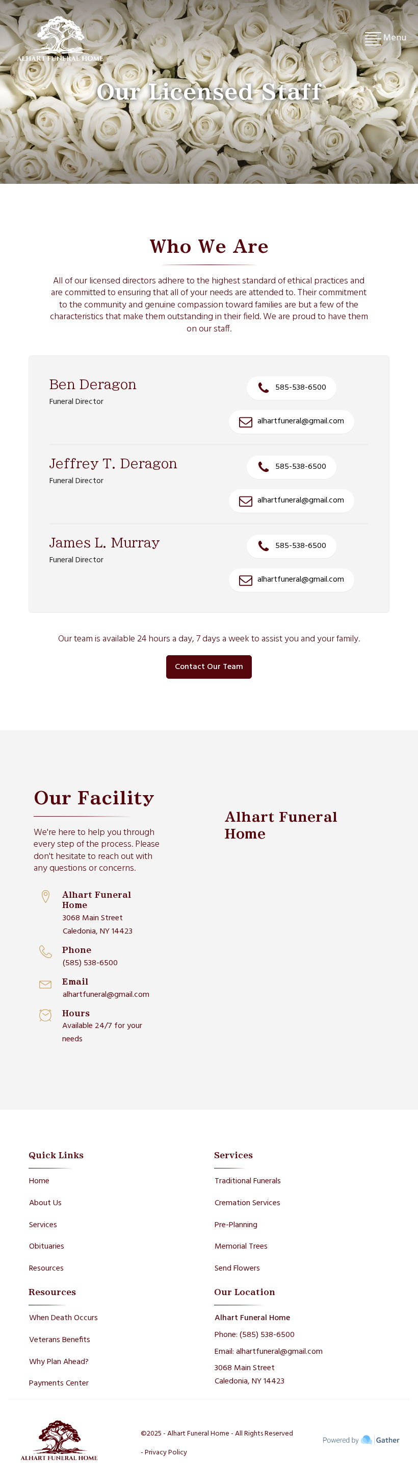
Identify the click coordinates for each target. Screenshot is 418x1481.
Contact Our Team (209, 667)
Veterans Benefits (59, 1340)
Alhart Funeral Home (252, 1318)
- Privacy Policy (164, 1453)
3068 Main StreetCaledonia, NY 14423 (249, 1374)
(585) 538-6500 (90, 963)
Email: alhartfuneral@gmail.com (269, 1351)
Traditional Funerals (248, 1181)
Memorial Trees (241, 1246)
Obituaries (46, 1246)
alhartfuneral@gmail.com (106, 994)
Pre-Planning (236, 1225)
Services (43, 1225)
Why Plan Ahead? (59, 1362)
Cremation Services (247, 1203)
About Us (45, 1203)
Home (39, 1181)
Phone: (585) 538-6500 (255, 1335)
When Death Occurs (63, 1318)
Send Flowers (237, 1268)
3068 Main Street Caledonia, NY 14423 (98, 925)
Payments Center (59, 1383)
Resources (46, 1268)
